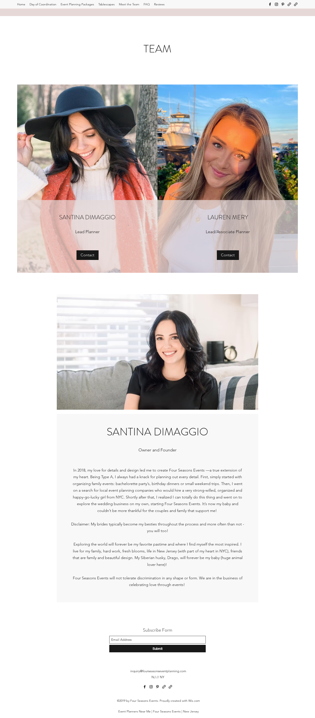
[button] (87, 255)
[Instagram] (276, 4)
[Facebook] (270, 4)
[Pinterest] (283, 4)
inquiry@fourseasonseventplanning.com (158, 671)
